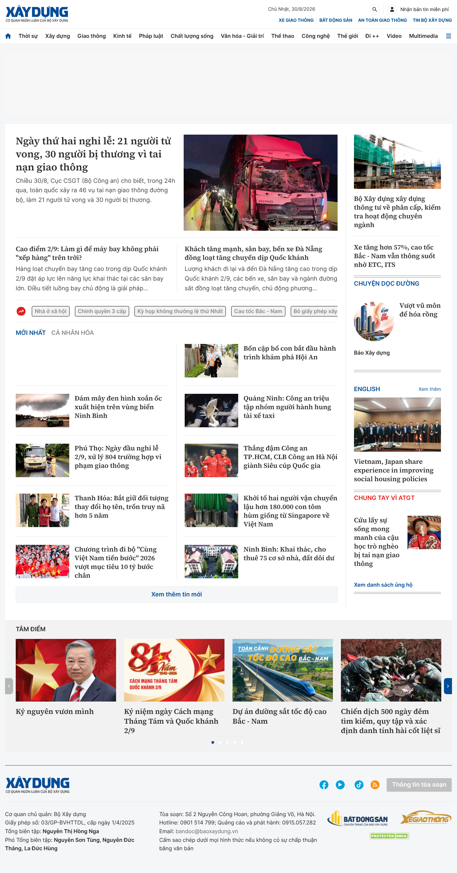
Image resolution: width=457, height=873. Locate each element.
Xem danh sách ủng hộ (383, 584)
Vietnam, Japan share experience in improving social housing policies (394, 470)
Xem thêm (430, 389)
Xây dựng (57, 35)
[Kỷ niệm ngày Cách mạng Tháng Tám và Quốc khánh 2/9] (174, 670)
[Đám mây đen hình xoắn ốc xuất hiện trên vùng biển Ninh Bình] (42, 410)
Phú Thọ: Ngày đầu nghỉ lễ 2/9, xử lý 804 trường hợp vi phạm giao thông (118, 457)
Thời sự (28, 35)
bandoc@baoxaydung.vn (207, 831)
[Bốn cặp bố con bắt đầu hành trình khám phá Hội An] (211, 360)
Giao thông (91, 35)
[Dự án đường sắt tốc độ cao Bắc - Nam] (283, 670)
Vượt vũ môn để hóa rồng (420, 309)
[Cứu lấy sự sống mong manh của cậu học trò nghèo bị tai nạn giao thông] (424, 532)
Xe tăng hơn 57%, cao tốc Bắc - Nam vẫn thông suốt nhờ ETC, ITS (394, 256)
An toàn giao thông (382, 20)
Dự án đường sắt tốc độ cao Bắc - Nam (280, 716)
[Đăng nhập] (392, 9)
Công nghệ (316, 35)
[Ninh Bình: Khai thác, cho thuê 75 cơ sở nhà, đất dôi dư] (211, 561)
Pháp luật (151, 35)
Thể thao (282, 35)
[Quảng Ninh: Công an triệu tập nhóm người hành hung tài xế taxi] (211, 410)
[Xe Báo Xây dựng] (426, 817)
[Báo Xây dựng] (37, 13)
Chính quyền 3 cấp (102, 311)
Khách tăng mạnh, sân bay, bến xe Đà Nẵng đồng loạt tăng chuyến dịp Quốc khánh (253, 253)
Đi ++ (372, 35)
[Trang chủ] (8, 36)
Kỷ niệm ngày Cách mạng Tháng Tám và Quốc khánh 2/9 (171, 721)
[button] (212, 742)
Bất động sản (336, 20)
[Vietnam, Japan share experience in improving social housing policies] (397, 424)
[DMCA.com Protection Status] (389, 836)
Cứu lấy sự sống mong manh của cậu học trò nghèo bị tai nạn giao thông (376, 542)
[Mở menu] (448, 36)
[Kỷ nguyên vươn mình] (66, 670)
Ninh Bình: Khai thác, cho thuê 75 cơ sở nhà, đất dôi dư (289, 553)
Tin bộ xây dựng (432, 20)
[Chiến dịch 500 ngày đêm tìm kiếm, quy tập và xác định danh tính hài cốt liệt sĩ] (391, 670)
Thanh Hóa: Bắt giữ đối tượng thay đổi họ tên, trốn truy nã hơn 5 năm (122, 507)
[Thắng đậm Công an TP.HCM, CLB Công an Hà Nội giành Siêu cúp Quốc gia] (211, 460)
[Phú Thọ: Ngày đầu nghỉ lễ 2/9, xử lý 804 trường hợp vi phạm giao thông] (42, 460)
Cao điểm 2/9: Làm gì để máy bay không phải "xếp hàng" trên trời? (87, 253)
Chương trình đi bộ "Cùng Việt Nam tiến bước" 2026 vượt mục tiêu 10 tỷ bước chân (116, 562)
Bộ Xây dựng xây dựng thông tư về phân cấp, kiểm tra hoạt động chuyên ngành (397, 211)
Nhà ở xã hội (51, 311)
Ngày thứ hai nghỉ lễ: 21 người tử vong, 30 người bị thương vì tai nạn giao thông (93, 154)
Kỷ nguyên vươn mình (55, 712)
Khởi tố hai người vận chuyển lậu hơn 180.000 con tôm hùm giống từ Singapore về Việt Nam (291, 511)
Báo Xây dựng (372, 352)
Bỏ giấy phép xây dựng (323, 311)
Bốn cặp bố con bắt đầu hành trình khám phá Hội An (290, 352)
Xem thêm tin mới (176, 594)
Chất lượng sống (192, 35)
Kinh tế (122, 35)
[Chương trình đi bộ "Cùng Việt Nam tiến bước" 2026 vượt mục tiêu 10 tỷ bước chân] (42, 561)
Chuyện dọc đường (387, 283)
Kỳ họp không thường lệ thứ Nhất (180, 311)
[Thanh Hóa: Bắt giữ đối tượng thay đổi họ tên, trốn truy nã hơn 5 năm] (42, 510)
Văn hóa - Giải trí (242, 35)
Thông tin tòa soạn (419, 784)
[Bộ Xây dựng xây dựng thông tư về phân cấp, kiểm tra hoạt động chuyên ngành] (397, 162)
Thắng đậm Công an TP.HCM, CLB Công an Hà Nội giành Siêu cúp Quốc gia (291, 457)
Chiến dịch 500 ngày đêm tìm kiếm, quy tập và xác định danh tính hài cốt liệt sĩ (390, 721)
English (367, 389)
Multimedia (423, 35)
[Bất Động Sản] (357, 818)
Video (394, 35)
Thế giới (347, 35)
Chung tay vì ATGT (384, 498)
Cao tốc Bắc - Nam (258, 311)
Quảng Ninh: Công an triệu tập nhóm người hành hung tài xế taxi (287, 407)
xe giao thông (296, 20)
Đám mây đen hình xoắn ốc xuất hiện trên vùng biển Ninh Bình (118, 407)
